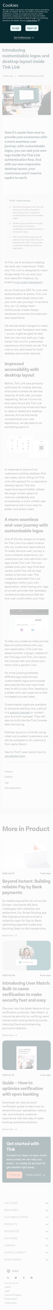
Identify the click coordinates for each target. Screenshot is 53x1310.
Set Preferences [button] (22, 37)
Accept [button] (15, 28)
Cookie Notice (31, 20)
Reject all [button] (32, 28)
